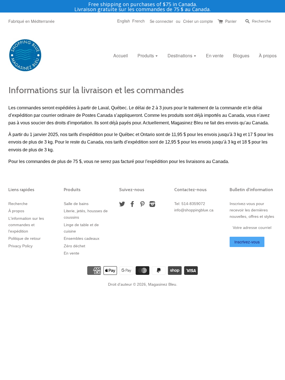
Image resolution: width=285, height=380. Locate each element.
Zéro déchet (74, 246)
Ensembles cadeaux (81, 238)
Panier (231, 21)
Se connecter (161, 21)
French (138, 21)
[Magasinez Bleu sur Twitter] (122, 205)
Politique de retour (24, 238)
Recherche (18, 204)
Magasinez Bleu (162, 284)
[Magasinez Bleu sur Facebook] (132, 205)
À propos (268, 55)
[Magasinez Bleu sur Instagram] (152, 205)
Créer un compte (198, 21)
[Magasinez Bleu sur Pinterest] (142, 205)
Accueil (120, 55)
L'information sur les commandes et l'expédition (26, 224)
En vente (214, 55)
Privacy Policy (20, 246)
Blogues (241, 55)
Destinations (180, 55)
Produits (146, 55)
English (123, 21)
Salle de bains (76, 204)
